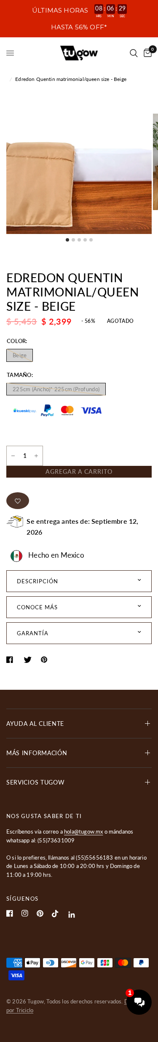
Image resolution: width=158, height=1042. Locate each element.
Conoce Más (37, 607)
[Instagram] (24, 913)
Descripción (37, 581)
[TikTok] (55, 913)
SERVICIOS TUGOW (35, 782)
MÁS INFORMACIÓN (36, 752)
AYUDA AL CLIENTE (35, 723)
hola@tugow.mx (83, 831)
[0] (146, 53)
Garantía (32, 633)
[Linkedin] (72, 915)
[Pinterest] (40, 913)
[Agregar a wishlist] (17, 500)
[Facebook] (9, 913)
